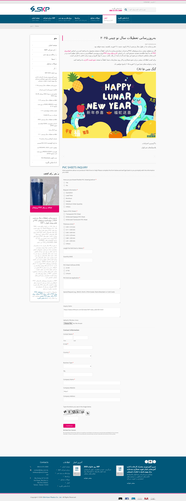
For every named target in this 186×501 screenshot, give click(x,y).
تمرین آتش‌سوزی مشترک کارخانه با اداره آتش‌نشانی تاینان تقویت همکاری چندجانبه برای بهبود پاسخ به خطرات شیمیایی (46, 79)
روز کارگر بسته (53, 130)
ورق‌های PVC (38, 292)
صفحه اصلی (36, 19)
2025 (78, 474)
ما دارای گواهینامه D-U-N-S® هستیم (47, 143)
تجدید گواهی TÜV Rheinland (49, 158)
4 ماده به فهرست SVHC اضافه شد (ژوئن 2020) (47, 124)
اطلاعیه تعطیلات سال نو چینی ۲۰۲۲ (47, 100)
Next (53, 172)
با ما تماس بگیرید (123, 19)
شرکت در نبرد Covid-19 (50, 115)
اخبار (108, 19)
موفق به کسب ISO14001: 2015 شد (47, 147)
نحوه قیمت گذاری (90, 60)
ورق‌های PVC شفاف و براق (42, 207)
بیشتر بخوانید (88, 478)
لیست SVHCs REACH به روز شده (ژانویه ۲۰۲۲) (47, 105)
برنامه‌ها (81, 19)
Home (37, 26)
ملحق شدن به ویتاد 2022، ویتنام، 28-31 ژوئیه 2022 (46, 95)
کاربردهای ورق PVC (110, 53)
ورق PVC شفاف (41, 294)
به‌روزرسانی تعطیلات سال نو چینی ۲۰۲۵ (46, 85)
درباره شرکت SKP (49, 19)
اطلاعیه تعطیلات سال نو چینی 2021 (47, 119)
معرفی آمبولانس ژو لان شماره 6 (48, 139)
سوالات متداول (95, 19)
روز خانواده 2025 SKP (51, 73)
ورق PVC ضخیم (45, 296)
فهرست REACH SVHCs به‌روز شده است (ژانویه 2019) (47, 152)
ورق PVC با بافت (52, 294)
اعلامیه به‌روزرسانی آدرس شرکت (48, 90)
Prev (57, 172)
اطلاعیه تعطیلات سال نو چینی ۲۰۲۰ (47, 134)
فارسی (152, 2)
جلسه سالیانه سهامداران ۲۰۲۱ (49, 110)
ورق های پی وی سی (64, 19)
